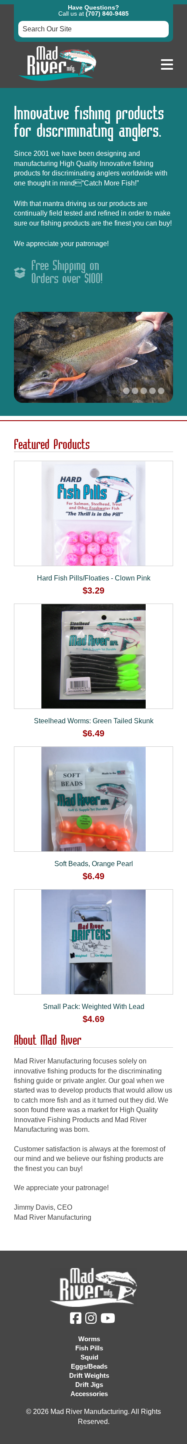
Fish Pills (89, 1348)
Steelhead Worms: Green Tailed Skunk (94, 721)
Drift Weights (89, 1375)
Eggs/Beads (89, 1366)
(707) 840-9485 (107, 13)
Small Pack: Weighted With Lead (93, 1006)
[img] (76, 1320)
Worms (89, 1339)
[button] (167, 64)
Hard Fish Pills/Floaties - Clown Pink (93, 578)
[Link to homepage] (57, 83)
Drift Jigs (89, 1384)
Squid (89, 1357)
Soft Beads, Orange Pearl (93, 863)
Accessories (89, 1393)
